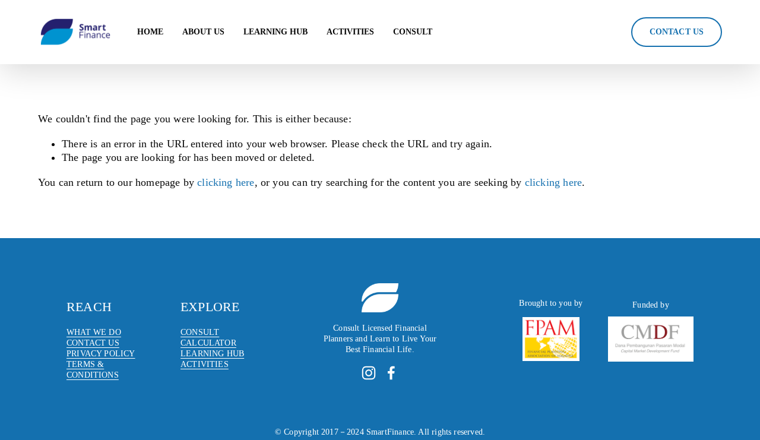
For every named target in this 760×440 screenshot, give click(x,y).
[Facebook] (391, 373)
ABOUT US (203, 31)
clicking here (225, 182)
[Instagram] (369, 373)
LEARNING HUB (275, 31)
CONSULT (412, 31)
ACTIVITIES (350, 31)
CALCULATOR (208, 342)
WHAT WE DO (93, 332)
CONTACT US (92, 342)
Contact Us (677, 31)
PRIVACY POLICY (100, 353)
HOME (150, 31)
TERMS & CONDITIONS (92, 369)
